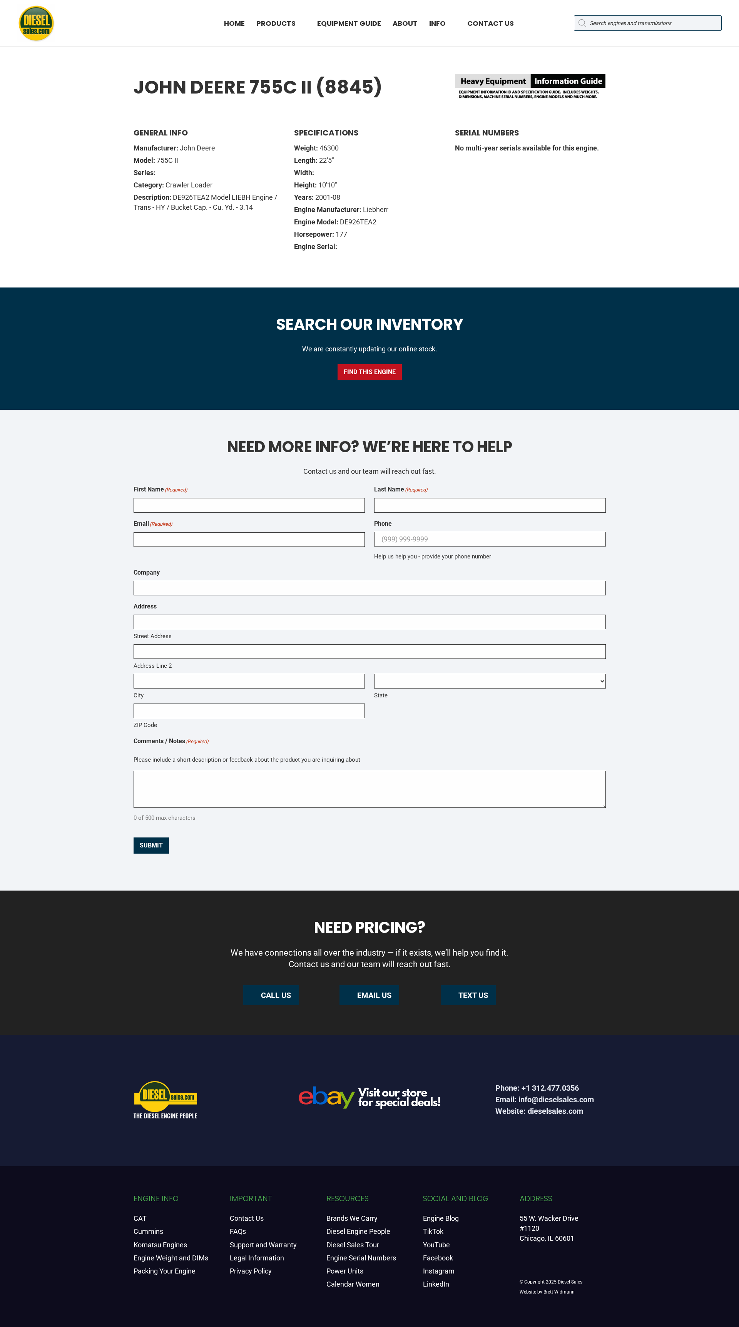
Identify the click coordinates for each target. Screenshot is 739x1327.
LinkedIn (436, 1284)
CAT (140, 1218)
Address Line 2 (153, 665)
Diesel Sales (570, 1282)
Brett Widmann (559, 1292)
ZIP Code (145, 725)
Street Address (153, 636)
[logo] (36, 23)
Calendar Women (353, 1284)
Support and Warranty (263, 1245)
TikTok (433, 1231)
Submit (151, 845)
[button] (302, 23)
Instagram (439, 1271)
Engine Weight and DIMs (171, 1258)
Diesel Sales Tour (352, 1245)
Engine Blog (441, 1218)
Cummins (148, 1231)
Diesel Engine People (358, 1231)
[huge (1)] (369, 1100)
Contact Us (247, 1218)
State (381, 695)
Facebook (438, 1258)
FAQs (238, 1231)
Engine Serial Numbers (361, 1258)
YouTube (436, 1245)
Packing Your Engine (165, 1271)
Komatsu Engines (160, 1245)
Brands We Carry (352, 1218)
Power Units (344, 1271)
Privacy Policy (251, 1271)
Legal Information (257, 1258)
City (139, 695)
